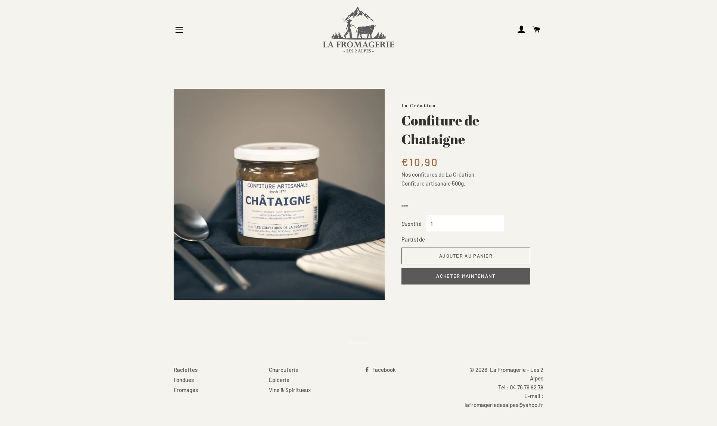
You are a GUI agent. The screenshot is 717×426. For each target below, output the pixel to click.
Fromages (186, 389)
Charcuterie (283, 369)
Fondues (184, 379)
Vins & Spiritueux (290, 389)
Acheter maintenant (465, 276)
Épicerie (279, 379)
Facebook (383, 369)
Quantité (411, 223)
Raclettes (186, 369)
